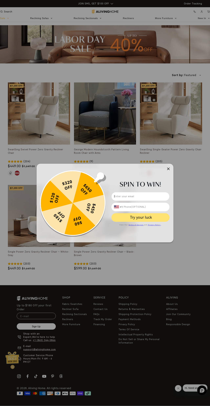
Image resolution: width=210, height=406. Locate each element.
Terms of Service (135, 225)
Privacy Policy (154, 225)
